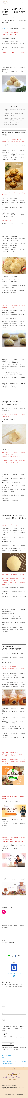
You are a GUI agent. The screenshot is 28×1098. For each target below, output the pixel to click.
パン (4, 20)
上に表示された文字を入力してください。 (13, 1037)
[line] (9, 956)
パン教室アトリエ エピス (14, 973)
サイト (3, 1020)
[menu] (25, 2)
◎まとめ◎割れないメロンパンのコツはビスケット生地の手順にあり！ (14, 123)
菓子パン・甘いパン (9, 20)
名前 (3, 1006)
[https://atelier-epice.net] (14, 976)
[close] (16, 106)
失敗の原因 (19, 20)
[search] (22, 2)
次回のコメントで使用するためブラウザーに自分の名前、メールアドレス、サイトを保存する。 (14, 1028)
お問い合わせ (14, 1069)
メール (4, 1013)
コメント (5, 990)
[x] (12, 956)
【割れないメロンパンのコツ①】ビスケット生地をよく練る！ (14, 114)
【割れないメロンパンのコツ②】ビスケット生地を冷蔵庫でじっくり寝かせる (14, 119)
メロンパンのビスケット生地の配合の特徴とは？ (14, 110)
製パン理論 (5, 22)
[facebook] (16, 956)
